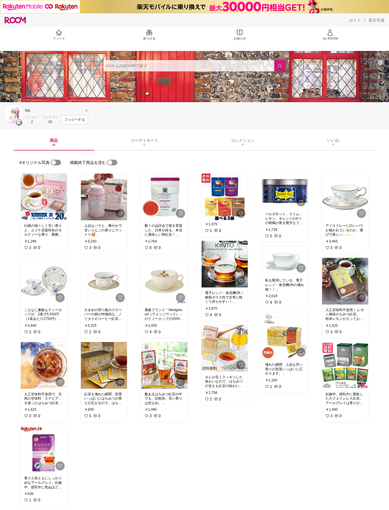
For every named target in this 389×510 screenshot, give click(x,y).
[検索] (280, 65)
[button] (14, 115)
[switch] (56, 162)
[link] (44, 197)
